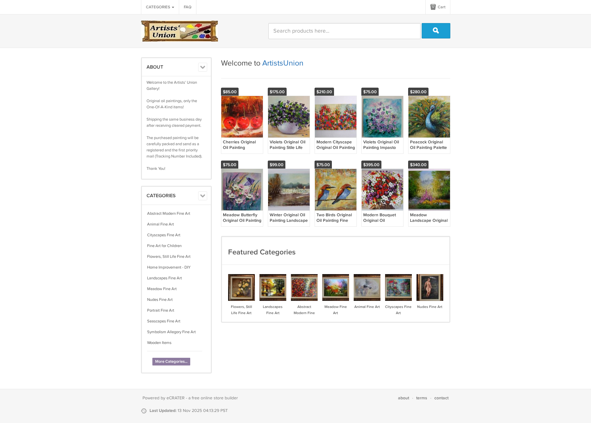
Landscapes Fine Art (164, 278)
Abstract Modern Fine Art (168, 213)
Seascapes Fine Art (163, 321)
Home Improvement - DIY (169, 267)
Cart (441, 7)
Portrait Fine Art (160, 310)
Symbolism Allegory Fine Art (171, 331)
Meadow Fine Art (162, 288)
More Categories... (171, 361)
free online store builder (215, 398)
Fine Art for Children (164, 245)
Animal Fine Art (160, 224)
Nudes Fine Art (160, 299)
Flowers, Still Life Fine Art (169, 256)
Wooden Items (159, 342)
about (403, 398)
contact (441, 398)
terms (421, 398)
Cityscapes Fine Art (163, 235)
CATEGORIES (158, 7)
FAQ (187, 7)
